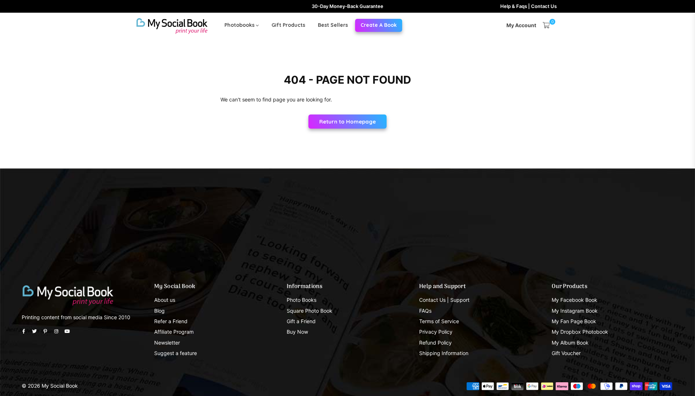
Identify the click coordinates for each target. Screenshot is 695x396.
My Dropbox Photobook (580, 332)
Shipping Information (443, 353)
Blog (159, 311)
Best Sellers (333, 25)
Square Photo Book (309, 311)
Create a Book (379, 25)
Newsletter (167, 342)
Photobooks (240, 25)
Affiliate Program (174, 332)
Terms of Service (439, 321)
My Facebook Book (574, 300)
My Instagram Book (575, 311)
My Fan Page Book (574, 321)
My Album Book (570, 342)
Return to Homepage (347, 121)
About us (164, 300)
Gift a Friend (301, 321)
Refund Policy (435, 342)
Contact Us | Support (444, 300)
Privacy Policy (435, 332)
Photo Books (301, 300)
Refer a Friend (171, 321)
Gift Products (288, 25)
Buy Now (297, 332)
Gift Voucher (566, 353)
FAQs (425, 311)
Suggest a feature (175, 353)
